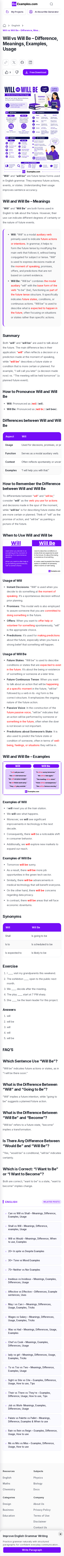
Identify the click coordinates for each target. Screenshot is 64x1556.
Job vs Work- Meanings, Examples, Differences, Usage (27, 1407)
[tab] (15, 12)
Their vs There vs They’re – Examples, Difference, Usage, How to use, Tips (29, 1394)
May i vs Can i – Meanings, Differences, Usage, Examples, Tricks (29, 1306)
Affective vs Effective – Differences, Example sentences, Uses (32, 1293)
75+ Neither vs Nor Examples (24, 1269)
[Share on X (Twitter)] (14, 62)
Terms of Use (41, 1515)
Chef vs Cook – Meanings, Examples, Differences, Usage (28, 1344)
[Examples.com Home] (25, 4)
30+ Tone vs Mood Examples (24, 1260)
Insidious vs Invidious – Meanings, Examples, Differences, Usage (32, 1281)
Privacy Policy (42, 1509)
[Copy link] (6, 62)
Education (9, 1515)
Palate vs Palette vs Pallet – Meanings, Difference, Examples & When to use (29, 1420)
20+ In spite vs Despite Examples (26, 1251)
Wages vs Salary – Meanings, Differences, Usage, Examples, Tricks (31, 1319)
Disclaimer (39, 1521)
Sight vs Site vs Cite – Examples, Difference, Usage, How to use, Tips (32, 1382)
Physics (38, 1477)
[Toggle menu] (6, 4)
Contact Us (40, 1527)
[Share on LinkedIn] (30, 62)
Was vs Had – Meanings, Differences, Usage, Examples (32, 1331)
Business (8, 1509)
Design (7, 1503)
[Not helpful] (17, 72)
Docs (36, 1489)
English (16, 25)
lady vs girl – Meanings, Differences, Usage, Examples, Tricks (32, 1356)
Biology (37, 1483)
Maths (6, 1483)
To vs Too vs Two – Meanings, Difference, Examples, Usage (31, 1369)
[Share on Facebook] (22, 62)
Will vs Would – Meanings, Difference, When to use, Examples (32, 1240)
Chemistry (9, 1489)
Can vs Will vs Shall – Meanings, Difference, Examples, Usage (32, 1215)
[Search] (51, 4)
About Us (38, 1503)
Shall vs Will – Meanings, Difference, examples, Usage (28, 1228)
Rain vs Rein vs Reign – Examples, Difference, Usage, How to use (32, 1432)
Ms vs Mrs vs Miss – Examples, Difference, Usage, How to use (31, 1445)
